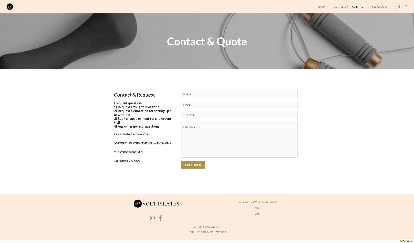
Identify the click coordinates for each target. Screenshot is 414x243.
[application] (326, 6)
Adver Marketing (218, 231)
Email (257, 213)
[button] (321, 7)
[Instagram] (152, 218)
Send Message (193, 164)
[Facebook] (160, 218)
